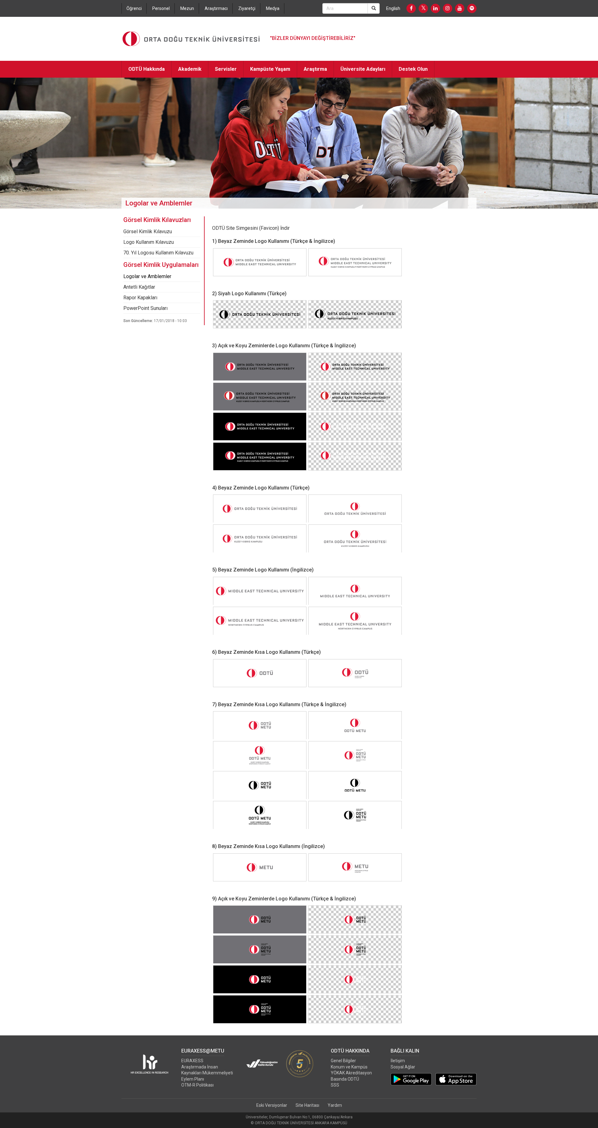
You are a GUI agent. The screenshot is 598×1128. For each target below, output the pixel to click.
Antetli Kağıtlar (139, 287)
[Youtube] (459, 8)
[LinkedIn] (435, 8)
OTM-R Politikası (197, 1084)
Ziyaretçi (246, 8)
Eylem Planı (192, 1079)
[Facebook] (411, 8)
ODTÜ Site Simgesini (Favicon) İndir (251, 228)
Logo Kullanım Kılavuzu (148, 242)
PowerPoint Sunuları (145, 308)
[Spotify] (472, 8)
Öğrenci (134, 8)
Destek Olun (413, 69)
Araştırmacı (216, 8)
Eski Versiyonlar (271, 1105)
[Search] (374, 8)
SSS (335, 1084)
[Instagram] (447, 8)
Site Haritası (307, 1105)
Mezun (187, 8)
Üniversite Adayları (362, 69)
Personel (161, 8)
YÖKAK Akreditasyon (351, 1072)
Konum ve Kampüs (349, 1066)
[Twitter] (423, 8)
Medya (272, 8)
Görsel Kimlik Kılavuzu (147, 231)
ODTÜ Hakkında (146, 69)
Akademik (190, 69)
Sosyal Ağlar (403, 1066)
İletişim (398, 1060)
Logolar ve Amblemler (147, 276)
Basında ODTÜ (345, 1079)
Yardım (335, 1105)
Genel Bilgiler (343, 1060)
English (393, 8)
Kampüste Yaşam (270, 69)
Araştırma (315, 69)
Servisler (226, 69)
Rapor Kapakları (140, 298)
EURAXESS (192, 1060)
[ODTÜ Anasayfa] (191, 38)
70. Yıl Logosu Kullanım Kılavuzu (158, 253)
